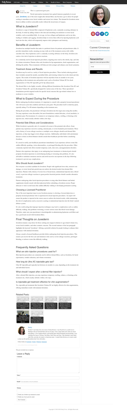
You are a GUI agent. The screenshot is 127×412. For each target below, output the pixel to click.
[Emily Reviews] (6, 2)
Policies (48, 6)
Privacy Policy (60, 6)
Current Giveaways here (103, 50)
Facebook (29, 341)
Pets (47, 2)
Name (18, 375)
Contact (35, 6)
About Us (22, 6)
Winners (73, 6)
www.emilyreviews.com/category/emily (27, 345)
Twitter (34, 341)
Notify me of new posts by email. (26, 397)
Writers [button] (77, 2)
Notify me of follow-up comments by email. (29, 394)
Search (107, 41)
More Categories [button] (67, 2)
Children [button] (40, 2)
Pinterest (39, 341)
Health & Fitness (55, 2)
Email (18, 381)
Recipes (33, 2)
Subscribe (100, 72)
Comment (19, 356)
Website (19, 388)
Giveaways (25, 2)
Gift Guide (17, 2)
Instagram (44, 341)
